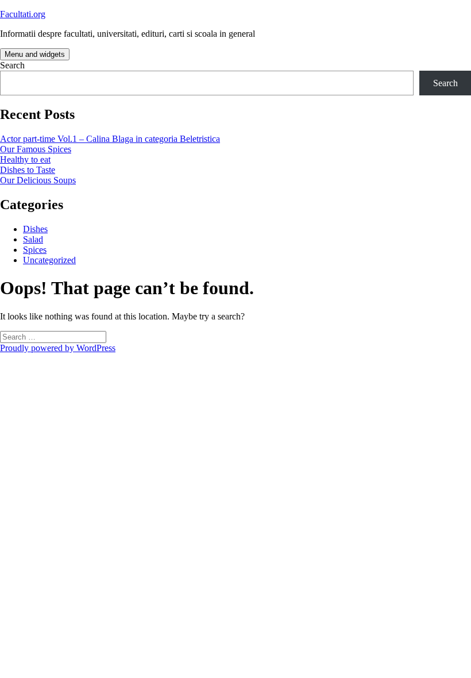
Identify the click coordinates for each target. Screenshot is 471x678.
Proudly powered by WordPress (57, 348)
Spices (35, 250)
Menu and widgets (35, 54)
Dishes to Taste (27, 170)
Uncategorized (49, 260)
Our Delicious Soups (38, 180)
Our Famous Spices (35, 149)
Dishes (35, 229)
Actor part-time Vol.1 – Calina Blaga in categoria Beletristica (110, 139)
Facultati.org (22, 14)
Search (12, 65)
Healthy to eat (25, 159)
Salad (33, 239)
